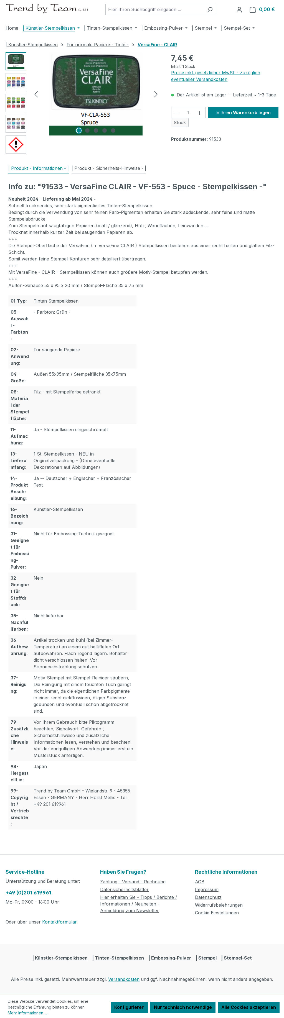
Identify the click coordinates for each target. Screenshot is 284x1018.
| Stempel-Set (236, 958)
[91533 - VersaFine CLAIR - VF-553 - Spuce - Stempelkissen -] (95, 93)
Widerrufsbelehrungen (219, 905)
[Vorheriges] (36, 94)
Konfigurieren (129, 1007)
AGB (199, 881)
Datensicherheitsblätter (124, 889)
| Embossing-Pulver (169, 958)
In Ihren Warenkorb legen (243, 112)
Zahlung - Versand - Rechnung (133, 881)
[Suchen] (209, 9)
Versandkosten (124, 979)
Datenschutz (208, 897)
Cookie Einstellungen (217, 912)
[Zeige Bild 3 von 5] (96, 130)
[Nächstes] (156, 94)
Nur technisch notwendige (183, 1007)
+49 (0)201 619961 (28, 893)
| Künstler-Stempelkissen (60, 958)
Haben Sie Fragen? (123, 872)
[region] (83, 104)
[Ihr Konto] (239, 9)
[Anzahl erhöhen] (200, 112)
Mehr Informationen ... (27, 1013)
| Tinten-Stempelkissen (118, 958)
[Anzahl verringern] (177, 112)
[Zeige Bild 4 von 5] (104, 130)
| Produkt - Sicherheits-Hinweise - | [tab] (109, 168)
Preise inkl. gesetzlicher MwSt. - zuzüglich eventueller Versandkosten (215, 76)
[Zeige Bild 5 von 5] (113, 130)
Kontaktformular (59, 922)
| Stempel (206, 958)
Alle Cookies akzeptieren (248, 1007)
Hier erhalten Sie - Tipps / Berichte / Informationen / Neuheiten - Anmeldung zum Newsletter (138, 903)
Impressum (207, 889)
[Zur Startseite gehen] (47, 8)
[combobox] (154, 9)
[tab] (38, 168)
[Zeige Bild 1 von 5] (79, 130)
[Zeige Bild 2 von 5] (87, 130)
